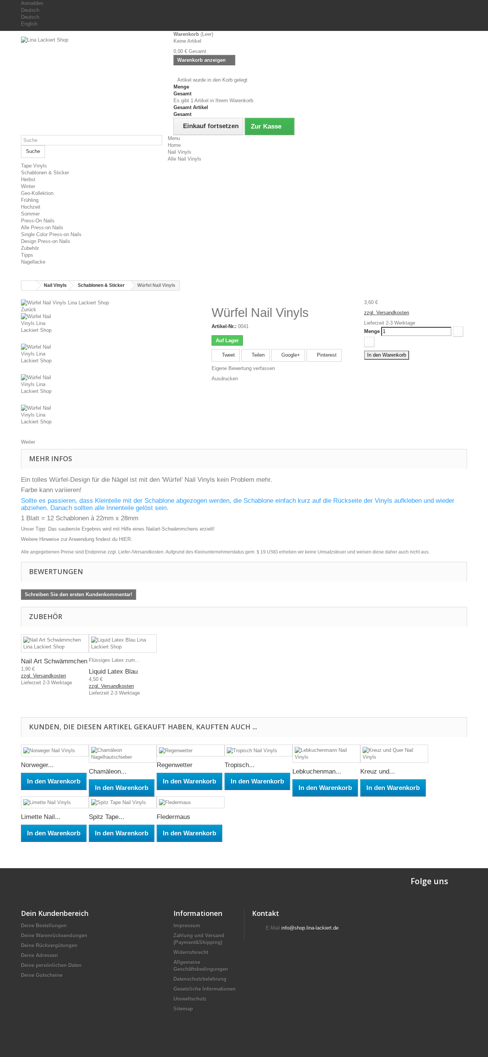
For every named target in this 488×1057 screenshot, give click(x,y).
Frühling (30, 200)
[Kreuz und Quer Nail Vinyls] (394, 754)
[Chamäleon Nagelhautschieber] (123, 754)
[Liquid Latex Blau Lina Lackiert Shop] (123, 643)
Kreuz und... (377, 771)
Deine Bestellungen (44, 925)
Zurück (28, 309)
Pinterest (326, 355)
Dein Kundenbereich (54, 913)
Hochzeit (30, 207)
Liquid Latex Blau (113, 671)
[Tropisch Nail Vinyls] (258, 750)
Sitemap (183, 1009)
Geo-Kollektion (37, 193)
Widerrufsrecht (190, 952)
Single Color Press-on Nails (51, 234)
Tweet (227, 355)
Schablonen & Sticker (45, 172)
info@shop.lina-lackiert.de (310, 928)
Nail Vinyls (179, 152)
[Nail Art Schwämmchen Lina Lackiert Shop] (55, 643)
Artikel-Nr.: (224, 326)
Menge (372, 331)
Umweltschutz (190, 999)
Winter (28, 186)
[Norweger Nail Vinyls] (55, 750)
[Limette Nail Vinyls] (55, 802)
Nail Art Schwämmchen (54, 661)
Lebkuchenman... (316, 771)
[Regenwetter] (191, 750)
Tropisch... (240, 765)
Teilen (257, 355)
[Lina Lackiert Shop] (91, 78)
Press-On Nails (38, 221)
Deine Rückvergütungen (49, 945)
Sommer (30, 214)
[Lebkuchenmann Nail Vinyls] (326, 754)
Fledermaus (173, 817)
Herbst (28, 179)
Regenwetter (175, 765)
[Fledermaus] (191, 802)
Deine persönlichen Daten (51, 965)
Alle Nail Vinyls (184, 159)
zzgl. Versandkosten (386, 312)
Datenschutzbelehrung (199, 979)
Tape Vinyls (34, 166)
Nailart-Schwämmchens (172, 529)
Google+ (290, 355)
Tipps (27, 255)
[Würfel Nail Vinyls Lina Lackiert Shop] (65, 302)
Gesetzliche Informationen (204, 989)
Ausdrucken (225, 378)
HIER (125, 539)
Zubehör (30, 248)
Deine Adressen (39, 955)
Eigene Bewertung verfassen (243, 368)
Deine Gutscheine (42, 975)
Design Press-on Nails (45, 241)
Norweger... (37, 765)
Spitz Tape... (106, 817)
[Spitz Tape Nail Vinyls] (123, 802)
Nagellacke (33, 262)
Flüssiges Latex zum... (114, 660)
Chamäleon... (108, 771)
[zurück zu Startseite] (29, 285)
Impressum (186, 925)
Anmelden (32, 3)
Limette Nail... (41, 817)
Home (174, 145)
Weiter (28, 442)
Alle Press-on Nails (42, 227)
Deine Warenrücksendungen (54, 935)
